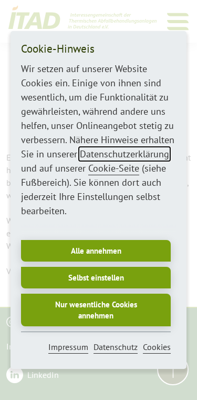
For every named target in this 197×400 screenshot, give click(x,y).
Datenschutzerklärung (124, 154)
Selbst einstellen (96, 278)
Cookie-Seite (113, 168)
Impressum (68, 347)
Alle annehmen (96, 251)
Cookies (157, 347)
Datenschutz (116, 347)
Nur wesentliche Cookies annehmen (96, 310)
